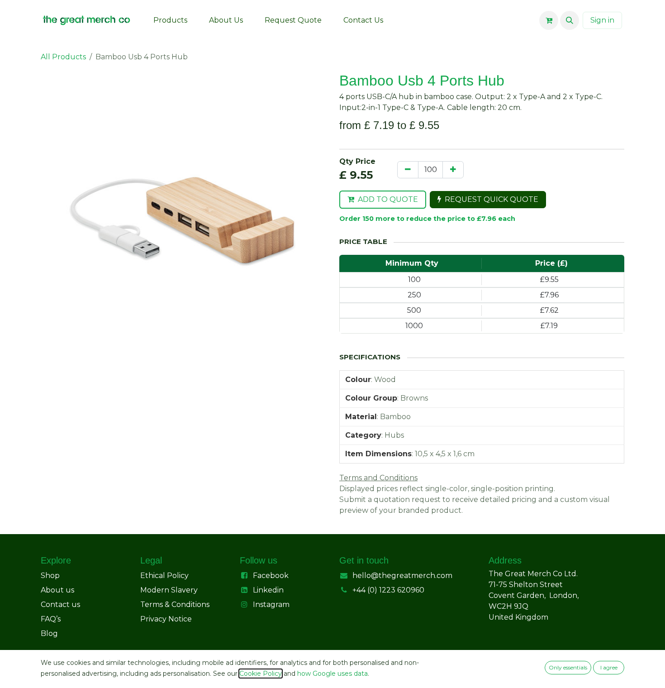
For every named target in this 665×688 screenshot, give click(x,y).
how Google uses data (332, 673)
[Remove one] (407, 169)
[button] (569, 20)
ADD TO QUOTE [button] (388, 199)
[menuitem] (170, 20)
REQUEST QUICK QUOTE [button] (491, 199)
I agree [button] (609, 667)
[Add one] (453, 169)
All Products (63, 57)
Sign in (602, 20)
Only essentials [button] (568, 667)
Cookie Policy (260, 673)
